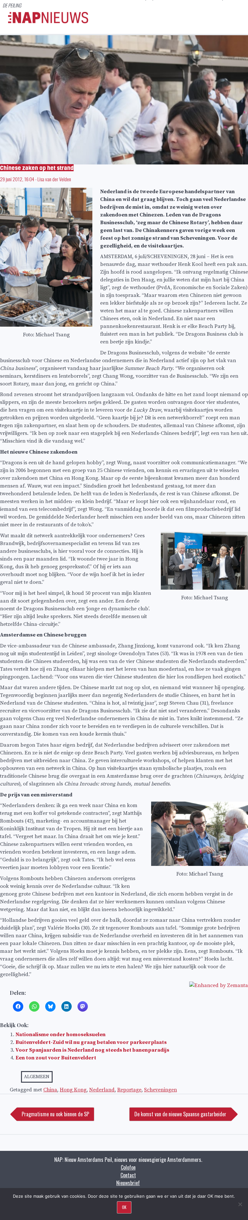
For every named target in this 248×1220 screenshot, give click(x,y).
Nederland (102, 1090)
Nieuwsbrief (128, 1183)
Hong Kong (73, 1090)
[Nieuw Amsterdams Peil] (48, 21)
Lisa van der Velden (54, 179)
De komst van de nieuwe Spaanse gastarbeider (180, 1114)
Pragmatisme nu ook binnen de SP (55, 1114)
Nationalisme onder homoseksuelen (61, 1034)
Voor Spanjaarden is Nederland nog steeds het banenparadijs (92, 1050)
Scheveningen (160, 1090)
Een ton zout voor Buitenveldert (56, 1058)
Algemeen (36, 1077)
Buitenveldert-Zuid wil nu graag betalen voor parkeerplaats (91, 1042)
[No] (240, 1204)
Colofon (128, 1167)
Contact (128, 1175)
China (50, 1090)
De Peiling (12, 5)
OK (124, 1207)
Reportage (129, 1090)
